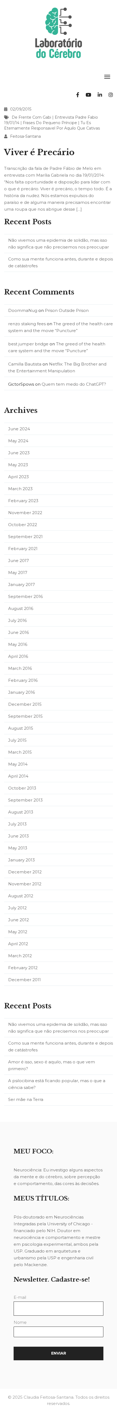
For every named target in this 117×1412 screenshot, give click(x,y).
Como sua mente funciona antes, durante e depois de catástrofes (60, 262)
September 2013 (25, 800)
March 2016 (20, 668)
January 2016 (21, 692)
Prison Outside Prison (67, 310)
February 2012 (23, 967)
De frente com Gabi (31, 117)
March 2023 (20, 488)
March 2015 (20, 752)
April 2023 (18, 476)
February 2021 (23, 548)
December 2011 (24, 979)
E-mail (20, 1297)
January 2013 (21, 859)
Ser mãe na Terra (25, 1099)
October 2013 (22, 788)
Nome (20, 1322)
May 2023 (18, 464)
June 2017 (18, 560)
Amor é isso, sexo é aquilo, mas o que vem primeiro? (51, 1065)
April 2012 (18, 943)
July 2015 (17, 740)
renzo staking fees (27, 323)
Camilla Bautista (24, 364)
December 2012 (25, 871)
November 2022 (25, 512)
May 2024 (18, 440)
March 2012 (20, 955)
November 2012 (24, 883)
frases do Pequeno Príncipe (50, 122)
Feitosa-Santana (25, 136)
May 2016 (17, 644)
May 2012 (17, 931)
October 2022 (22, 524)
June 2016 (18, 632)
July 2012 (17, 907)
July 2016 (17, 620)
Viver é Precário (39, 152)
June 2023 (19, 452)
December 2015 (25, 704)
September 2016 (25, 596)
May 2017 (17, 572)
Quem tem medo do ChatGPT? (74, 384)
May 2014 (17, 764)
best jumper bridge (28, 343)
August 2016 (20, 608)
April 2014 (18, 776)
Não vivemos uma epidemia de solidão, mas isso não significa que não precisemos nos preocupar (58, 244)
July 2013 (17, 824)
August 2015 (20, 728)
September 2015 (25, 716)
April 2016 (18, 656)
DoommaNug (22, 310)
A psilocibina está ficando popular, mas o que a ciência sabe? (56, 1084)
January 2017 (21, 584)
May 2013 (17, 848)
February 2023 (23, 500)
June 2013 (18, 836)
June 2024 (19, 428)
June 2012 (18, 919)
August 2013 (20, 812)
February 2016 (23, 680)
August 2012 (20, 895)
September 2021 (25, 536)
